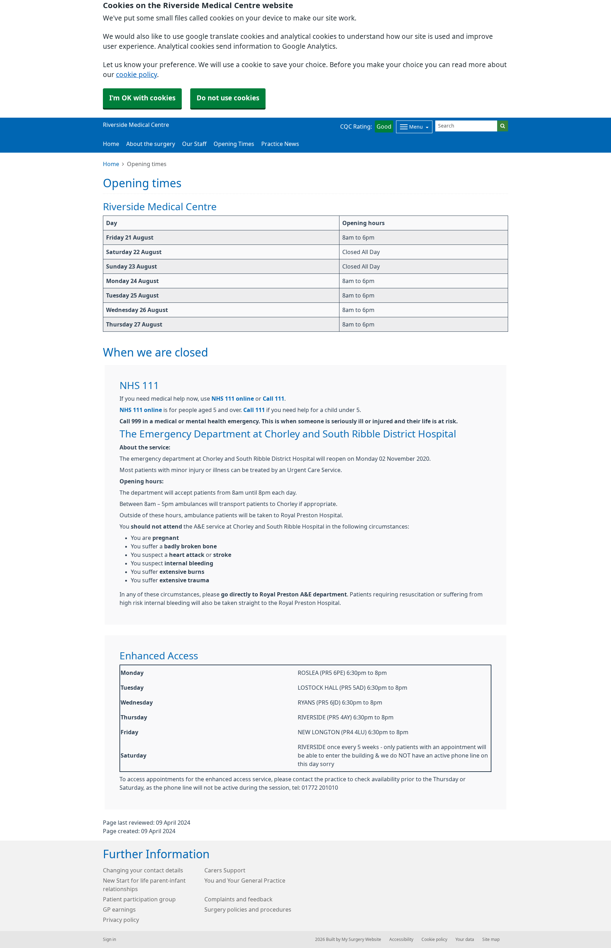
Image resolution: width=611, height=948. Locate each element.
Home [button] (111, 144)
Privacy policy (121, 920)
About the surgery (150, 144)
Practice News (280, 144)
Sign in (109, 939)
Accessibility (401, 939)
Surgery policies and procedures (247, 909)
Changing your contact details (143, 870)
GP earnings (119, 909)
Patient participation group (139, 899)
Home (111, 164)
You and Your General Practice (244, 880)
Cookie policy (434, 939)
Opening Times (234, 144)
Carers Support (224, 870)
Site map (491, 939)
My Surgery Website (361, 939)
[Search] (502, 125)
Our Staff (194, 144)
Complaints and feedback (238, 899)
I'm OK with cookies (142, 98)
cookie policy (136, 74)
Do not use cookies (228, 98)
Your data (464, 939)
